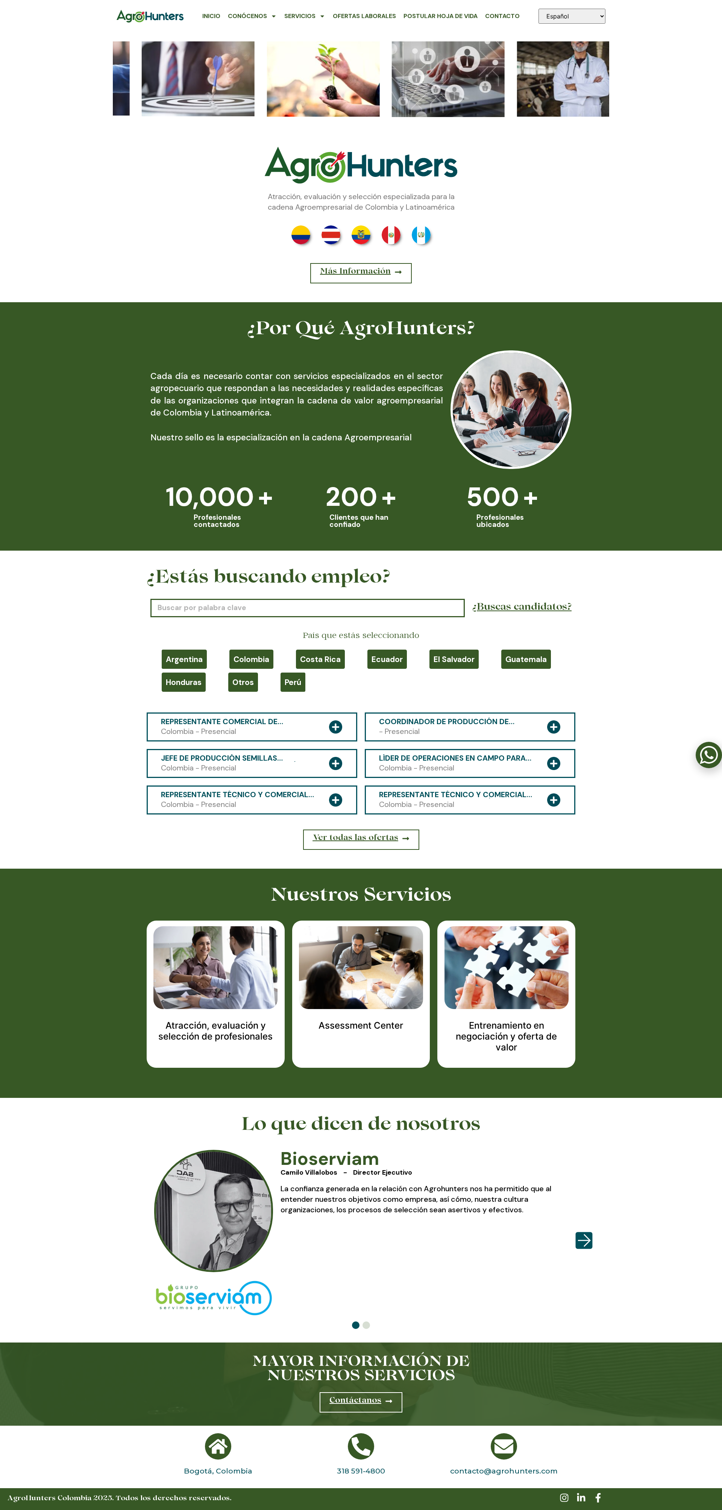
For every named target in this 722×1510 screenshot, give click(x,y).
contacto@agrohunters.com (504, 1470)
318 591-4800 (361, 1470)
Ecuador (387, 659)
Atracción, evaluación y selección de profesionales (215, 1031)
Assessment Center (361, 1025)
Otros (243, 682)
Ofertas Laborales (364, 16)
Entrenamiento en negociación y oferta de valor (506, 1036)
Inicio (211, 16)
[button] (355, 1325)
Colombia (251, 659)
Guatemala (526, 659)
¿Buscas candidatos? (522, 607)
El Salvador (454, 659)
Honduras (184, 682)
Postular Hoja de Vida (440, 16)
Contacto (502, 16)
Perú (293, 682)
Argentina (184, 659)
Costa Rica (320, 659)
